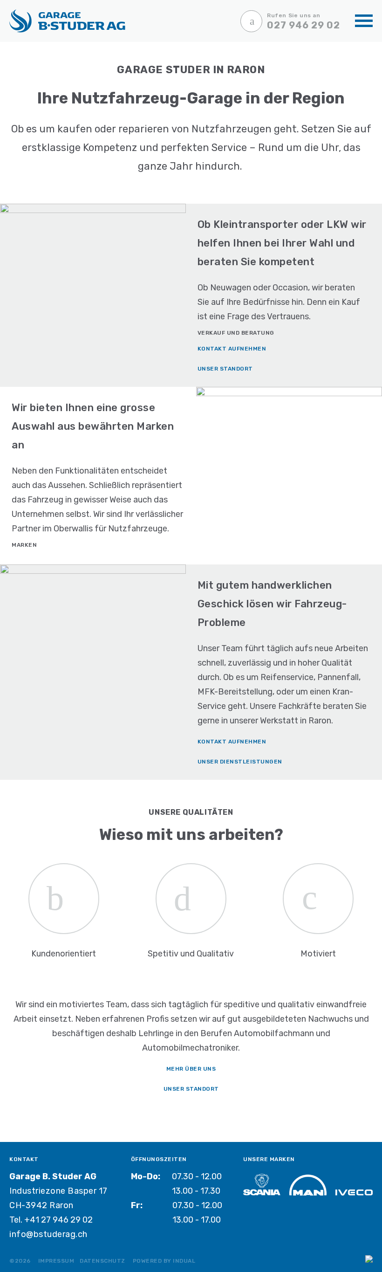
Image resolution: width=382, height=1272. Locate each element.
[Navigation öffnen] (364, 21)
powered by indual (164, 1261)
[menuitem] (56, 1260)
